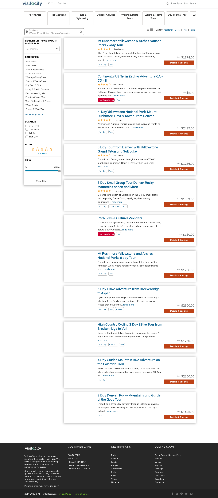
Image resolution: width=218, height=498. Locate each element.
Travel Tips (176, 3)
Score (177, 30)
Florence (115, 482)
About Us (73, 458)
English (61, 3)
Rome (114, 475)
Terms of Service (81, 494)
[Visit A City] (33, 448)
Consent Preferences (79, 468)
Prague (114, 465)
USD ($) (50, 3)
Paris (113, 455)
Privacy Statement (77, 462)
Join (186, 3)
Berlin (114, 472)
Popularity (168, 30)
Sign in (193, 3)
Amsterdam (116, 468)
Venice (114, 479)
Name (192, 30)
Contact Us (74, 455)
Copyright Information (80, 465)
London (114, 462)
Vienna (114, 458)
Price (185, 30)
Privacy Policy (64, 494)
